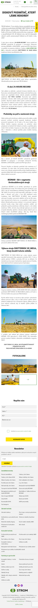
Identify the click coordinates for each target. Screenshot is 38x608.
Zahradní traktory (6, 512)
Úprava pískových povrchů (26, 564)
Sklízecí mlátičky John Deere (26, 477)
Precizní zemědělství (6, 474)
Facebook (15, 585)
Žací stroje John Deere (25, 539)
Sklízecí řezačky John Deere (8, 480)
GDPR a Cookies (19, 604)
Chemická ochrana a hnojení (26, 559)
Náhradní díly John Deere (7, 485)
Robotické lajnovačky (24, 575)
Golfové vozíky (5, 569)
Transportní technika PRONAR (9, 488)
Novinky (16, 6)
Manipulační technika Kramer (8, 546)
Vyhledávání (36, 2)
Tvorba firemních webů (12, 601)
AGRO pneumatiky (23, 501)
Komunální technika (6, 531)
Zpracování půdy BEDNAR (25, 488)
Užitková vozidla (23, 542)
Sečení (3, 564)
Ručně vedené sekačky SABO (26, 522)
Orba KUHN (4, 499)
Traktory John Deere (24, 474)
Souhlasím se (21, 431)
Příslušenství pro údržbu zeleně (27, 546)
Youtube (18, 585)
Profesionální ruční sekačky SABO (27, 534)
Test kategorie (5, 504)
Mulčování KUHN (23, 499)
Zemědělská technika (7, 471)
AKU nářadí (22, 524)
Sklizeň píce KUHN (23, 496)
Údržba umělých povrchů (7, 567)
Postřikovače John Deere (7, 483)
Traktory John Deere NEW (8, 477)
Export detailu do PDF (28, 21)
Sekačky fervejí (5, 572)
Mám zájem (36, 26)
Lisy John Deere (23, 483)
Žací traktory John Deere (7, 539)
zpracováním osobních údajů (24, 431)
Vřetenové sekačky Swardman (26, 517)
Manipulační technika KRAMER (27, 485)
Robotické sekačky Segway (8, 522)
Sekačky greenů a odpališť (25, 572)
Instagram (22, 585)
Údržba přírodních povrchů (26, 567)
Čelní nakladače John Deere (26, 480)
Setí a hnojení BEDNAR (7, 496)
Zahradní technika (6, 508)
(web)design (21, 601)
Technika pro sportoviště (8, 555)
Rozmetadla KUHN (6, 501)
